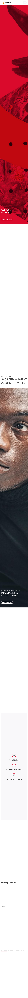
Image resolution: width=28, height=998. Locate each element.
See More (4, 906)
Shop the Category (6, 219)
